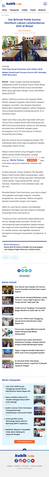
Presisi (33, 10)
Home (4, 10)
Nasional (41, 10)
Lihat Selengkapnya (24, 441)
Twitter (29, 464)
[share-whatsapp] (26, 270)
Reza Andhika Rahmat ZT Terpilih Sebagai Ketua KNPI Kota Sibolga (18, 399)
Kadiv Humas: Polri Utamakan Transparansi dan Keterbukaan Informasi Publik (19, 410)
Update (32, 160)
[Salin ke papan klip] (30, 270)
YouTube (34, 464)
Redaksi (10, 466)
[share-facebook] (19, 270)
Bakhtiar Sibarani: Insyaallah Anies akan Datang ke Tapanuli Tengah (18, 431)
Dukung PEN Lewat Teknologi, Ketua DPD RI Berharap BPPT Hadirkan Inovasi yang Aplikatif (16, 421)
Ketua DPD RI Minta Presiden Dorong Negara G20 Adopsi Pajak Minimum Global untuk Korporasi (23, 248)
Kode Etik (17, 466)
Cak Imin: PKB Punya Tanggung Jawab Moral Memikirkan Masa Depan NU (18, 388)
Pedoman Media (36, 466)
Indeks (24, 10)
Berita (6, 257)
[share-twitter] (22, 270)
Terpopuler (14, 10)
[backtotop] (24, 450)
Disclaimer (25, 466)
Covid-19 (17, 131)
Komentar (25, 276)
